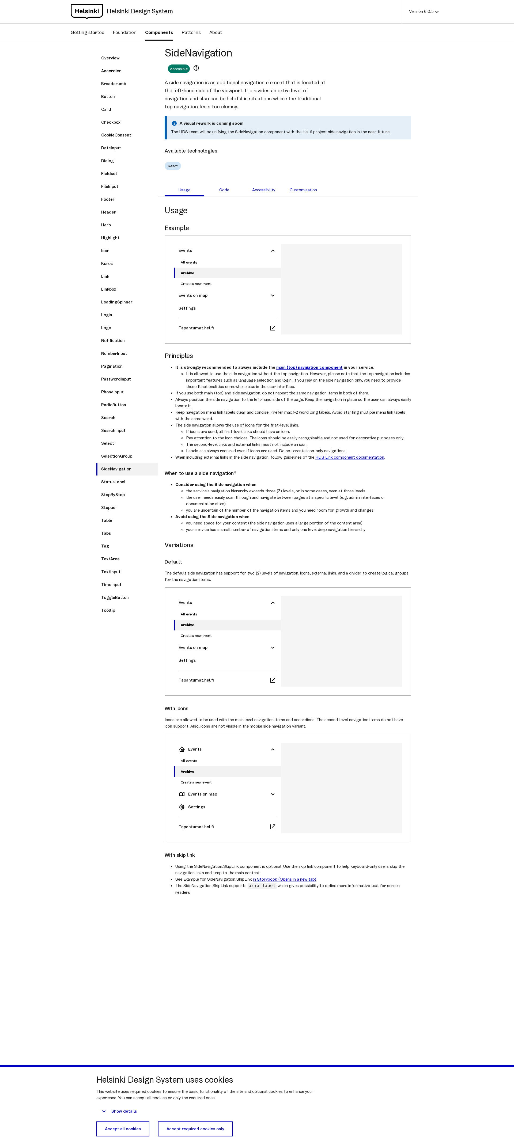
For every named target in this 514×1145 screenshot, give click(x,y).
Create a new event (196, 283)
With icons (176, 708)
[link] (87, 11)
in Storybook (284, 879)
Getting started (87, 32)
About (215, 32)
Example (177, 228)
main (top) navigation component (309, 367)
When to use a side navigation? (200, 473)
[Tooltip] (196, 68)
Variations (179, 545)
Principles (179, 356)
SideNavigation (198, 52)
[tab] (184, 190)
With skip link (180, 854)
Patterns (191, 32)
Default (173, 561)
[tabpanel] (288, 550)
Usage (176, 210)
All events (189, 262)
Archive (187, 273)
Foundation (125, 32)
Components (159, 32)
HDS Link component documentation (349, 457)
